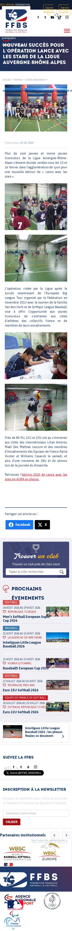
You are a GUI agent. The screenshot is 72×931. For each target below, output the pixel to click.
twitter (45, 17)
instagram (67, 17)
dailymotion (28, 767)
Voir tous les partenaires (48, 840)
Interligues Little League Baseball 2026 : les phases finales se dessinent (43, 731)
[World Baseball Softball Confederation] (17, 854)
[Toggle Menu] (67, 30)
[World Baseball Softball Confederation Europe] (49, 852)
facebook (38, 17)
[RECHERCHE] (56, 15)
